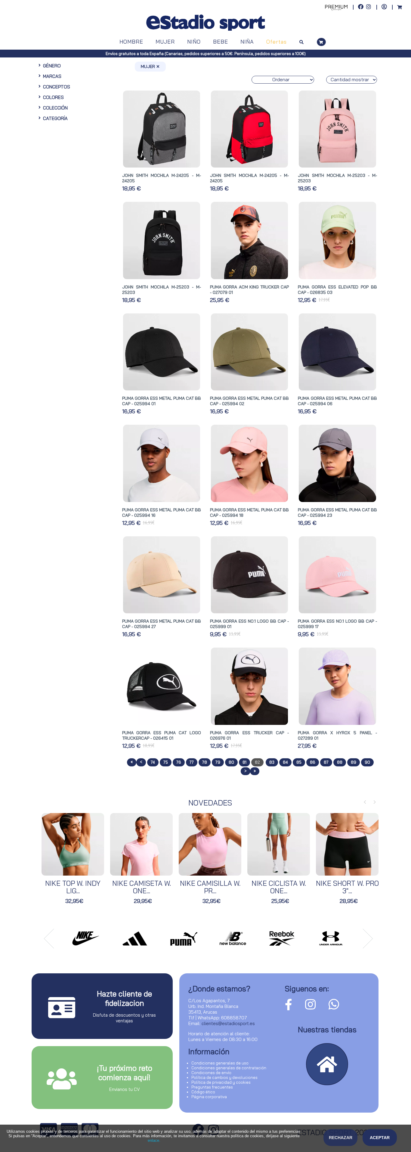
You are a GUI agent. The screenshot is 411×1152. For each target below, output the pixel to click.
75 (165, 762)
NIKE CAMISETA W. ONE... (141, 887)
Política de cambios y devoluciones (224, 1077)
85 (298, 762)
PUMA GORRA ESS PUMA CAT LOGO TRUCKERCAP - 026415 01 (161, 735)
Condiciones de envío (211, 1072)
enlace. (154, 1140)
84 (285, 762)
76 (178, 762)
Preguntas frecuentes (212, 1087)
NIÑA (247, 41)
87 (326, 762)
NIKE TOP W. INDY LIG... (72, 887)
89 (353, 762)
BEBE (220, 41)
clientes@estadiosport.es (228, 1023)
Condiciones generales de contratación (228, 1067)
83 (271, 762)
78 (204, 762)
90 (367, 762)
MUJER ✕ (150, 66)
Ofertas (276, 41)
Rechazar (340, 1137)
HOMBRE (131, 41)
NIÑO (194, 41)
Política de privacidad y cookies (221, 1082)
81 (244, 762)
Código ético (203, 1091)
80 (231, 762)
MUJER (165, 41)
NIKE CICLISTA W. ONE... (279, 887)
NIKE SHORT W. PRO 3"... (347, 887)
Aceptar (380, 1137)
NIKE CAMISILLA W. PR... (210, 887)
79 (217, 762)
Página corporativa (209, 1096)
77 (192, 762)
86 (312, 762)
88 (339, 762)
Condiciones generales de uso (220, 1063)
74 (153, 762)
